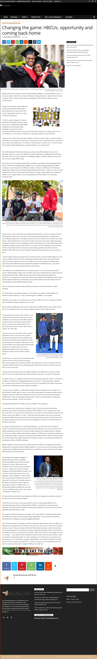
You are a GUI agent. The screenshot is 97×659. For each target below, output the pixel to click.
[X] (95, 1)
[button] (94, 17)
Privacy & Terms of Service (74, 602)
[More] (55, 566)
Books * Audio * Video (72, 599)
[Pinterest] (13, 42)
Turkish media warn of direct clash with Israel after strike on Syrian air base (79, 61)
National (14, 17)
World (24, 17)
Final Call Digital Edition (7, 1)
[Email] (30, 42)
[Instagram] (92, 1)
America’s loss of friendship (74, 65)
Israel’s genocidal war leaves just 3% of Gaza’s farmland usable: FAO (79, 56)
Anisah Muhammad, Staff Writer (12, 37)
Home (6, 17)
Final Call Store (36, 1)
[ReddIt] (26, 42)
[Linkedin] (21, 42)
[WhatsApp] (17, 42)
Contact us (57, 1)
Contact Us (5, 612)
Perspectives (35, 17)
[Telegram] (39, 42)
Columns (68, 17)
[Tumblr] (34, 42)
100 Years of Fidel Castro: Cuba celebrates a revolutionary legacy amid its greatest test (78, 51)
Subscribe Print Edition (23, 1)
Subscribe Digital (71, 596)
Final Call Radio (47, 1)
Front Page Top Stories (14, 23)
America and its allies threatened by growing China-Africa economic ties (80, 46)
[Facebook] (89, 1)
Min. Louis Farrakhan (53, 17)
